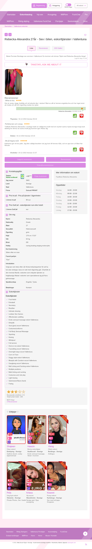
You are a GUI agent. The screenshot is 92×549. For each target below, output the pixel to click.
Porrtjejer (59, 21)
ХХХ (58, 48)
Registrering (40, 5)
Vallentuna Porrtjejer (38, 532)
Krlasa (29, 492)
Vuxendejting (52, 532)
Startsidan (11, 15)
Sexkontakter (73, 21)
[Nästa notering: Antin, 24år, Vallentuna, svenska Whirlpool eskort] (10, 34)
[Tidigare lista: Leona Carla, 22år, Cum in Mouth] (6, 34)
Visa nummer (40, 176)
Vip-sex (40, 15)
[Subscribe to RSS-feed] (85, 545)
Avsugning (52, 15)
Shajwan (11, 446)
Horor (33, 535)
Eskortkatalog (26, 15)
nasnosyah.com (71, 542)
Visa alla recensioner (45, 165)
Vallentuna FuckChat (42, 21)
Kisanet (50, 492)
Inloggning (56, 5)
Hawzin (31, 446)
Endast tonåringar (12, 535)
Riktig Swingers (21, 532)
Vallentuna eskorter (21, 26)
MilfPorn (64, 15)
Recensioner (12, 402)
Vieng (51, 446)
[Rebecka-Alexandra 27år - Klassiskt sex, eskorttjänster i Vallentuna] (13, 82)
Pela (9, 492)
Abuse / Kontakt (51, 535)
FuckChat (76, 15)
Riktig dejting (23, 21)
